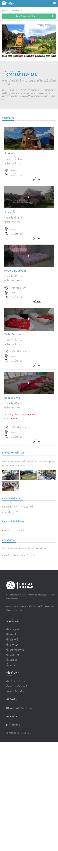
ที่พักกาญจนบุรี (12, 629)
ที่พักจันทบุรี (11, 639)
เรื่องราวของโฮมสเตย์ (14, 683)
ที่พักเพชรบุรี (11, 644)
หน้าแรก (5, 11)
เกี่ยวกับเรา (12, 670)
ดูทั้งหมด (37, 179)
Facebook (13, 721)
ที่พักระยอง (10, 658)
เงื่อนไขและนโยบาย (14, 678)
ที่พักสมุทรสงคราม (13, 648)
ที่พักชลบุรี (10, 634)
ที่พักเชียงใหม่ (11, 653)
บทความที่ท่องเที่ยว (14, 688)
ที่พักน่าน (10, 663)
